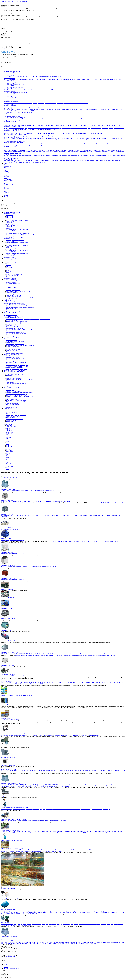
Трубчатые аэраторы (45, 107)
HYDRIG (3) (88, 942)
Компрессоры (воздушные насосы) (12, 126)
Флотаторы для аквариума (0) (118, 912)
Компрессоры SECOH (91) (7, 500)
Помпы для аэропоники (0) (25, 820)
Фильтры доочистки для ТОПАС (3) (12, 683)
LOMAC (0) (107, 942)
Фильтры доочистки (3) (79, 735)
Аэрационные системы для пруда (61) (10, 745)
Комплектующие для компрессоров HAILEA (31, 79)
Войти (2, 48)
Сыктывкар (6, 188)
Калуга (5, 175)
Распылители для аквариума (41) (29, 912)
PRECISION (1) (23, 653)
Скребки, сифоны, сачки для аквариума (39, 151)
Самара (5, 186)
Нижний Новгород (8, 180)
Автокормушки (7, 150)
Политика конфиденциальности (11, 968)
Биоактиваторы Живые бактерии (12, 116)
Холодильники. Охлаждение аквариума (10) (31, 849)
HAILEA (9, 103)
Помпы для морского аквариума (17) (82, 849)
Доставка (6, 195)
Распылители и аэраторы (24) (8, 851)
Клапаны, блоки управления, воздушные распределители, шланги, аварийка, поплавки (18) (59, 770)
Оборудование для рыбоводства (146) (10, 830)
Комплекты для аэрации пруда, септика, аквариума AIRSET (18, 112)
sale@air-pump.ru (10, 956)
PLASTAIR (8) (10, 943)
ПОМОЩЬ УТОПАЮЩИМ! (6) (9, 936)
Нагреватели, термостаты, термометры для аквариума (39, 150)
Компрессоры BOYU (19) (7, 608)
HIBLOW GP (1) (31, 490)
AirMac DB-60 (60, 541)
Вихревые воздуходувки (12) (8, 757)
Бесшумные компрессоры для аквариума (74, 655)
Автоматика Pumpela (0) (7, 809)
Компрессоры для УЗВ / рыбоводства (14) (87, 831)
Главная (5, 68)
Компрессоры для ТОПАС (111, 109)
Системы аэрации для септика (11, 147)
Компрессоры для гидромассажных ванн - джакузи (93, 128)
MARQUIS (88, 161)
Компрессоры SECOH (9, 75)
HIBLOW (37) (81, 942)
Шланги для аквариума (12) (30, 913)
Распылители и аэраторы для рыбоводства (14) (26, 832)
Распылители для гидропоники (39, 136)
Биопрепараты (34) (5, 718)
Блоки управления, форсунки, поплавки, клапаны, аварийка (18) (76, 682)
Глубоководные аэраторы (23, 138)
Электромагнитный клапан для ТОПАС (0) (32, 683)
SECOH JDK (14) (13, 501)
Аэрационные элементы (10, 105)
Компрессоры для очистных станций (115, 128)
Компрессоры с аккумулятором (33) (96, 653)
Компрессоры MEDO (9, 85)
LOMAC (83, 161)
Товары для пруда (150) (6, 922)
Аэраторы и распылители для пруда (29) (11, 924)
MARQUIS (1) (114, 942)
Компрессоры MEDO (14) (7, 552)
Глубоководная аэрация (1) (27, 924)
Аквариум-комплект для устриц (39, 145)
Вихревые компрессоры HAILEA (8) (10, 515)
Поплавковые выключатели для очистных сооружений (57, 118)
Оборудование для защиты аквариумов (83, 150)
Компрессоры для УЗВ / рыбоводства (81, 138)
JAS (77, 161)
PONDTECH (109, 161)
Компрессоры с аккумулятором (80, 103)
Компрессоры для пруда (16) (41, 924)
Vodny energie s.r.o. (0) (83, 943)
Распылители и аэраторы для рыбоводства (20, 139)
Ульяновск (6, 189)
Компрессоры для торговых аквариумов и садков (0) (63, 831)
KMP (79, 161)
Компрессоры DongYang (10, 104)
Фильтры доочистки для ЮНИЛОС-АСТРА (109, 125)
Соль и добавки (7, 145)
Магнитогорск (7, 179)
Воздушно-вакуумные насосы (11, 122)
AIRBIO (27, 161)
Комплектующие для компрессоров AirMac (14, 84)
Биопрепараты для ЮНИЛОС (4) (27, 770)
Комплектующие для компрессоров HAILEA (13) (31, 515)
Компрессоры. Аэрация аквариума (12, 143)
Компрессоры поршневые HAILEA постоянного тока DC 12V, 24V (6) (61, 515)
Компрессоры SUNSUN (9, 95)
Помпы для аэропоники (25, 136)
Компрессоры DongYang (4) (7, 665)
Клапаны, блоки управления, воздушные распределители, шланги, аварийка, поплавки (57, 125)
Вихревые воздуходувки (10, 121)
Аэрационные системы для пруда (12, 120)
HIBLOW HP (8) (5, 490)
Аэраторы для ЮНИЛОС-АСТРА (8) (10, 770)
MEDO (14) (121, 942)
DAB (56, 161)
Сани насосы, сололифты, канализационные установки (72, 133)
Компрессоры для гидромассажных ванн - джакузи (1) (99, 785)
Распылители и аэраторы (117, 143)
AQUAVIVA (42, 161)
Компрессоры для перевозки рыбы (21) (40, 831)
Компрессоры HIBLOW (9, 72)
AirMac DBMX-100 (84, 541)
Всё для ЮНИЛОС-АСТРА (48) (8, 769)
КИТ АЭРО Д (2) (20, 785)
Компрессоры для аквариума (11, 101)
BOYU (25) (63, 942)
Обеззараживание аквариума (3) (65, 849)
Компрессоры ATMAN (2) (31, 785)
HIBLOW (14, 103)
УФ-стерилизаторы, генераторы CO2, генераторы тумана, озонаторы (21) (77, 912)
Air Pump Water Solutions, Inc (17, 161)
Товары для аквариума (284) (8, 909)
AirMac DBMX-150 (104, 541)
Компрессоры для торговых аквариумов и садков (60, 138)
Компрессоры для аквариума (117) (9, 652)
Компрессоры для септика (30, 129)
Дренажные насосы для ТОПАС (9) (102, 682)
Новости (6, 196)
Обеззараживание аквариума (60, 143)
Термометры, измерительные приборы (21, 145)
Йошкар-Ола (7, 172)
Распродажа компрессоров (10, 146)
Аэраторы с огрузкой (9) (7, 675)
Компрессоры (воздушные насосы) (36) (10, 783)
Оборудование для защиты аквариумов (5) (89, 911)
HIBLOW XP (13, 74)
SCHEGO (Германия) (20, 655)
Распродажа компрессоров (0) (8, 888)
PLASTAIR (102, 161)
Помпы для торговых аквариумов (14, 363)
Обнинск (6, 167)
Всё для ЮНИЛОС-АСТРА (10, 124)
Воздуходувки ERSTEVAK (10, 128)
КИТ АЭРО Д (20, 128)
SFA (14, 162)
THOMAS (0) (74, 943)
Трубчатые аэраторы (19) (48, 675)
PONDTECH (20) (18, 943)
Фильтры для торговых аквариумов (65, 139)
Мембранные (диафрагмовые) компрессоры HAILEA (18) (93, 515)
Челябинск (6, 192)
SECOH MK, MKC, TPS (22, 76)
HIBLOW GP (28, 74)
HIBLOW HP (7, 74)
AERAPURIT (7, 161)
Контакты (6, 197)
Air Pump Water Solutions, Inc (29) (17, 942)
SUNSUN (35, 103)
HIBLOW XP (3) (13, 490)
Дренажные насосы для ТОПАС (97, 109)
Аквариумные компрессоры (18, 150)
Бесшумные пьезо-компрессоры (50, 103)
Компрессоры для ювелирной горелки (46, 129)
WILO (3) (91, 943)
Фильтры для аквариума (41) (103, 912)
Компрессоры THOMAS (10, 88)
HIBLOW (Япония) (40, 655)
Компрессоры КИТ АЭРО (10, 91)
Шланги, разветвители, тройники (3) (59, 820)
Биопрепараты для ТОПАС (51, 109)
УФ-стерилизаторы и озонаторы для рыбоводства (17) (51, 832)
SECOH (30, 103)
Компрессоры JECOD (9, 80)
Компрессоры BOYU (9, 96)
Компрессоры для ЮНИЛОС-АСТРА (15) (92, 770)
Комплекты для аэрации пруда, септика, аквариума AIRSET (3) (16, 695)
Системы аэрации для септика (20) (9, 898)
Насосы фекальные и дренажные (95, 133)
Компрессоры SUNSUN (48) (8, 597)
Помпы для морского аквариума (76, 143)
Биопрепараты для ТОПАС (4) (52, 682)
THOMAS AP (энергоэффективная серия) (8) (12, 566)
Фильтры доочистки (76, 118)
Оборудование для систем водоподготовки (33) (12, 840)
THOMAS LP (27, 89)
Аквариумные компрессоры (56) (18, 911)
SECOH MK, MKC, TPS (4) (25, 501)
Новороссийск (7, 182)
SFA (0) (52, 943)
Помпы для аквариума (9, 151)
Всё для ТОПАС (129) (6, 681)
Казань (5, 174)
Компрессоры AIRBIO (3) (7, 589)
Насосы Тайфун (37, 133)
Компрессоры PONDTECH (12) (8, 618)
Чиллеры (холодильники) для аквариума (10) (96, 832)
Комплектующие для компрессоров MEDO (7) (12, 553)
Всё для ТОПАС (8, 108)
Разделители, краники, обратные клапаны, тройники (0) (105, 849)
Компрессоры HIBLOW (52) (8, 489)
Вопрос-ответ (12, 1)
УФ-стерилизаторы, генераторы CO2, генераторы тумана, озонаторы (66, 151)
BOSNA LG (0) (56, 942)
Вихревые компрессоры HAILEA (12, 79)
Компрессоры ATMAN (30, 128)
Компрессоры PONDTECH (10, 97)
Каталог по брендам (8, 159)
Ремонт (5, 163)
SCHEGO (25, 103)
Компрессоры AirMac (9, 83)
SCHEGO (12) (31, 653)
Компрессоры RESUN (9, 99)
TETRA (40, 103)
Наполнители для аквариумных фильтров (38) (67, 911)
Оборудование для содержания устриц (13, 142)
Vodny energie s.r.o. (36, 162)
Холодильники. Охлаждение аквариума (31, 143)
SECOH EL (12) (5, 501)
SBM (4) (35, 943)
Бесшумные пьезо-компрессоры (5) (63, 653)
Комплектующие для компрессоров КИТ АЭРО (15, 92)
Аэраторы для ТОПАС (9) (7, 682)
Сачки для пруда (99, 155)
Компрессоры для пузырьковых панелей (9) (23, 786)
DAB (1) (68, 942)
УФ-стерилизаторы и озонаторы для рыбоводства (43, 139)
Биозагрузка (7, 113)
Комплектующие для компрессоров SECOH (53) (59, 501)
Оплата (2, 1)
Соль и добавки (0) (20, 851)
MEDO (93, 161)
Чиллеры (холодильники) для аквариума (84, 139)
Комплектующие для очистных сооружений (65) (13, 733)
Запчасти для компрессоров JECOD (12, 82)
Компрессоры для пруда (40, 155)
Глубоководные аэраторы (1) (23, 831)
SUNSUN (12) (44, 653)
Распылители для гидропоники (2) (41, 820)
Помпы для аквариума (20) (14, 912)
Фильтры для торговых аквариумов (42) (75, 832)
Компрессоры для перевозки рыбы (38, 138)
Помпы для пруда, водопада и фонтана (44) (74, 924)
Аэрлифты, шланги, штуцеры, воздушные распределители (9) (29, 682)
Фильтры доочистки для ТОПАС (14, 295)
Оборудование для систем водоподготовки (14, 141)
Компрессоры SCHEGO (9, 100)
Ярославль (6, 193)
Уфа (5, 191)
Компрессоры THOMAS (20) (8, 565)
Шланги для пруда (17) (16, 925)
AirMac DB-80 (75, 541)
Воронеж (6, 171)
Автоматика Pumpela (9, 133)
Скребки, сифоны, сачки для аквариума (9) (48, 912)
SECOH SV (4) (43, 501)
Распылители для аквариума (22, 151)
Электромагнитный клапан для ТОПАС (25, 110)
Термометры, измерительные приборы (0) (35, 851)
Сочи (5, 187)
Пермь (5, 183)
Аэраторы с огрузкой (9, 107)
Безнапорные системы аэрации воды (23, 133)
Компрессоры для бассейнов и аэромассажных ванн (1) (71, 785)
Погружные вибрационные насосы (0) (52, 809)
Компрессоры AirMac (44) (7, 538)
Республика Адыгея (8, 184)
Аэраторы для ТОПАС (9, 109)
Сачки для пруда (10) (108, 924)
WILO (42, 162)
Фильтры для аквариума (90, 151)
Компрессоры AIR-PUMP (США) (12, 130)
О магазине (6, 963)
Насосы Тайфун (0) (38, 809)
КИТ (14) (96, 943)
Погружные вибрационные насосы (49, 133)
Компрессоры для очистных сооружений (32, 118)
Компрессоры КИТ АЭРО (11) (8, 578)
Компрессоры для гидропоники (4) (9, 820)
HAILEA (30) (9, 653)
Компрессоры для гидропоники (11, 136)
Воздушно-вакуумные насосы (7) (9, 765)
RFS (117, 161)
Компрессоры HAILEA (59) (7, 514)
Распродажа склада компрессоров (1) (10, 477)
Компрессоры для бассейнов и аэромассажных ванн (67, 128)
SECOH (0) (47, 943)
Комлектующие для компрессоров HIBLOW (43, 74)
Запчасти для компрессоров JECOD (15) (10, 529)
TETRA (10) (51, 653)
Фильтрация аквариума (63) (50, 849)
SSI (20, 162)
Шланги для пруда (11, 420)
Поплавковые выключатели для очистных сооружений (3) (58, 735)
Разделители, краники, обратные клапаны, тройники (97, 143)
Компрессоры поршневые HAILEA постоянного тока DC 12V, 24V (59, 79)
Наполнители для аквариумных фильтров (63, 150)
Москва (5, 164)
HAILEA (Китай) (30, 655)
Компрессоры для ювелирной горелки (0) (59, 786)
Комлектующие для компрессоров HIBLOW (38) (47, 490)
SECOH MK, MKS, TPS (8, 504)
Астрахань (6, 170)
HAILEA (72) (74, 942)
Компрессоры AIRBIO (9, 93)
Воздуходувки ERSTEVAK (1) (8, 785)
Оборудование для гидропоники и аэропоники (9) (13, 819)
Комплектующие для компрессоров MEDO (14, 87)
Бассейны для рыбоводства (10, 138)
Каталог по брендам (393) (7, 940)
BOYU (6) (3, 653)
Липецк (5, 178)
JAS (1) (98, 942)
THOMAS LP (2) (27, 566)
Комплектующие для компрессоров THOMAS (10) (44, 566)
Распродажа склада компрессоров (12, 71)
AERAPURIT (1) (5, 942)
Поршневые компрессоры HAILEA (112, 79)
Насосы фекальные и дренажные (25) (101, 809)
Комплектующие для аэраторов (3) (33, 675)
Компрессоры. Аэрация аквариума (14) (10, 849)
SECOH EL (6, 76)
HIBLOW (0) (16, 653)
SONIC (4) (57, 943)
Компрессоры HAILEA (9, 78)
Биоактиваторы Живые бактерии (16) (10, 719)
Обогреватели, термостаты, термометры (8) (108, 831)
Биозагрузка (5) (4, 704)
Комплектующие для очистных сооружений (14, 117)
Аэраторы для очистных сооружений (13, 118)
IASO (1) (93, 942)
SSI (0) (61, 943)
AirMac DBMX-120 (94, 541)
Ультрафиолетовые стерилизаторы (111, 155)
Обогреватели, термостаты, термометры (101, 138)
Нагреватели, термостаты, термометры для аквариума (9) (41, 911)
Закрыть (3, 6)
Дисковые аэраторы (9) (19, 675)
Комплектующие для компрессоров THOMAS (42, 89)
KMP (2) (102, 942)
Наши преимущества (21, 1)
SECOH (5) (38, 653)
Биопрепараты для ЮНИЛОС (27, 125)
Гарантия (7, 1)
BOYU (5, 103)
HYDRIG (70, 161)
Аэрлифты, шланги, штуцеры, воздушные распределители (29, 109)
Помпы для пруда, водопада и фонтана (68, 155)
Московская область (8, 166)
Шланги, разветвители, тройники (56, 136)
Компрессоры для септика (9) (41, 786)
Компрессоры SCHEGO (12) (8, 640)
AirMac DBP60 (68, 541)
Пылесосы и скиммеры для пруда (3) (94, 924)
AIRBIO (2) (29, 942)
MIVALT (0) (4, 943)
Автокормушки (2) (5, 911)
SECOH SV (38, 76)
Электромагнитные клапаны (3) (93, 735)
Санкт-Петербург (8, 168)
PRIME (114, 161)
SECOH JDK (12, 76)
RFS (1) (31, 943)
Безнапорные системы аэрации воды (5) (23, 809)
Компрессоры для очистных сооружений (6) (33, 735)
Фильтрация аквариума (47, 143)
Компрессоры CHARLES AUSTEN (45, 128)
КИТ (45, 162)
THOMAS (28, 162)
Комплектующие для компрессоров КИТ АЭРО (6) (13, 579)
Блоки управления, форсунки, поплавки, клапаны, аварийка (73, 109)
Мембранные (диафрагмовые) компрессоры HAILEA (90, 79)
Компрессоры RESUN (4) (7, 630)
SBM (120, 161)
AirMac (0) (34, 942)
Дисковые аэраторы (19, 107)
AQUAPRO (36, 161)
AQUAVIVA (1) (49, 942)
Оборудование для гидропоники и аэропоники (15, 134)
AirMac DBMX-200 (114, 541)
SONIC (17, 162)
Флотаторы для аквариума (102, 151)
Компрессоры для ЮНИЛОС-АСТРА (89, 125)
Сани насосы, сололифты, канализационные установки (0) (77, 809)
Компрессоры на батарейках (65, 103)
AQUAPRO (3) (41, 942)
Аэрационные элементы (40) (8, 674)
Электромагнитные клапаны (88, 118)
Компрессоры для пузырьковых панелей (14, 129)
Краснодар (6, 176)
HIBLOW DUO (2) (22, 490)
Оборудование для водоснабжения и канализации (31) (14, 807)
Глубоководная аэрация (27, 155)
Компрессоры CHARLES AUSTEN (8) (47, 785)
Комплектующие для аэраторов (32, 107)
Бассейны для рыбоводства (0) (8, 831)
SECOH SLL (31, 76)
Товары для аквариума (9, 149)
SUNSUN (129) (67, 943)
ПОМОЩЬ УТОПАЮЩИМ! (11, 158)
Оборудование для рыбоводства (11, 137)
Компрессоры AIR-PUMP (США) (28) (10, 796)
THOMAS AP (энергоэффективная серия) (14, 89)
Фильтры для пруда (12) (28, 925)
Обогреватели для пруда (52, 155)
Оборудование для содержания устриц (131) (12, 848)
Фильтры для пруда (13, 157)
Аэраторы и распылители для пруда (12, 155)
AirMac (31, 161)
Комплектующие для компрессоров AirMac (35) (12, 540)
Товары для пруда (8, 154)
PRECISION (20, 103)
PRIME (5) (26, 943)
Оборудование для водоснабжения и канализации (16, 132)
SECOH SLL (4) (36, 501)
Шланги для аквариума (15, 153)
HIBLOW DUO (21, 74)
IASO (74, 161)
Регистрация (7, 48)
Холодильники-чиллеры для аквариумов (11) (12, 913)
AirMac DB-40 (52, 541)
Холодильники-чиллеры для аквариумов (16, 405)
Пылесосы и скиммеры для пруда (86, 155)
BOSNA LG (48, 161)
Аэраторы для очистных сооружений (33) (11, 735)
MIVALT (97, 161)
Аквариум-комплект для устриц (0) (55, 851)
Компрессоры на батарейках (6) (80, 653)
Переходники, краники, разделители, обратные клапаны (108, 150)
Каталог (6, 70)
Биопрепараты (7, 114)
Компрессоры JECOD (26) (7, 527)
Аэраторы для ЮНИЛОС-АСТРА (12, 125)
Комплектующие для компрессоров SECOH (52, 76)
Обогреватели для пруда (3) (56, 924)
